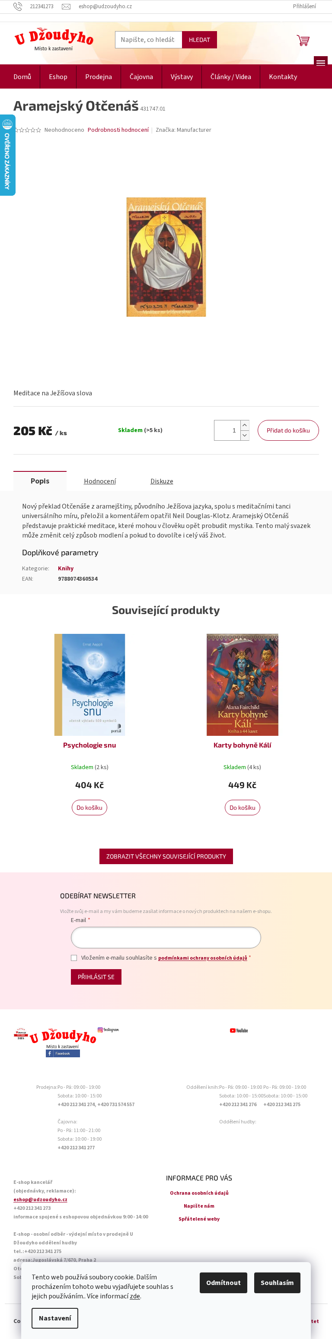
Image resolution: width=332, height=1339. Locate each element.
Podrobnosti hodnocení (118, 130)
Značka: (183, 130)
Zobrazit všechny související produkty (166, 856)
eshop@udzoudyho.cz (40, 1199)
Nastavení (55, 1318)
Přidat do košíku (288, 430)
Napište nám (199, 1206)
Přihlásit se (96, 976)
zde (135, 1296)
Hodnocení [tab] (100, 481)
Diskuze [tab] (161, 481)
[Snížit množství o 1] (244, 435)
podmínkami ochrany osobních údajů (202, 958)
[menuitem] (22, 77)
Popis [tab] (40, 481)
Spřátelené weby (199, 1219)
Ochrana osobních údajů (199, 1193)
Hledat (199, 39)
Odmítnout (223, 1283)
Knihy (65, 568)
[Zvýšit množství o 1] (244, 425)
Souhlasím (277, 1283)
